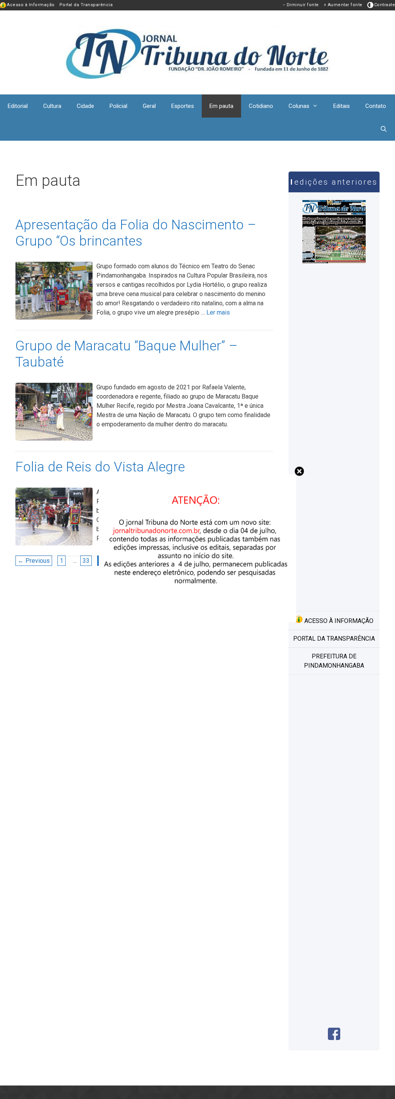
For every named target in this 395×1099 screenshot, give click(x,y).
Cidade (85, 106)
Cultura (52, 106)
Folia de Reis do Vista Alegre (100, 467)
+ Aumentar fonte (343, 4)
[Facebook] (334, 1038)
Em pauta (221, 106)
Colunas (299, 106)
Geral (149, 106)
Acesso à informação (338, 620)
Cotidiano (261, 106)
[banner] (197, 620)
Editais (341, 106)
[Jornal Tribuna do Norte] (197, 52)
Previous (34, 560)
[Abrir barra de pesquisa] (383, 129)
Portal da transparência (334, 638)
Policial (118, 106)
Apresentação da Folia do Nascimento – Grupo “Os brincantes (135, 233)
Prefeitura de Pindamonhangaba (334, 661)
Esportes (182, 106)
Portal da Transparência (86, 4)
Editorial (18, 106)
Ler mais (218, 312)
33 (87, 560)
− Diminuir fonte (301, 4)
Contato (375, 106)
